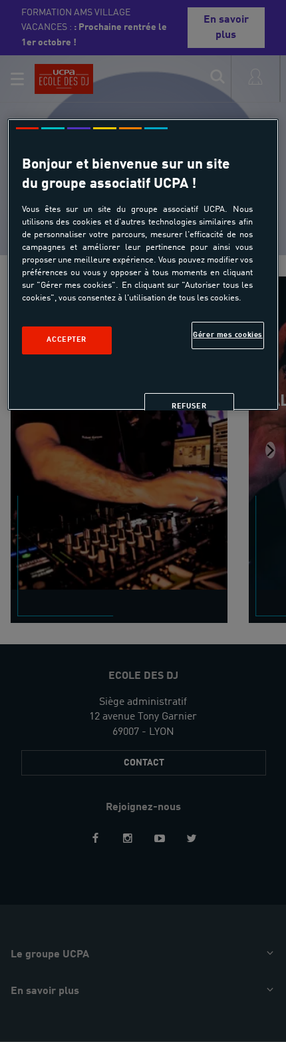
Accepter (66, 340)
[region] (143, 265)
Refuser (189, 406)
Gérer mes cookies (228, 334)
